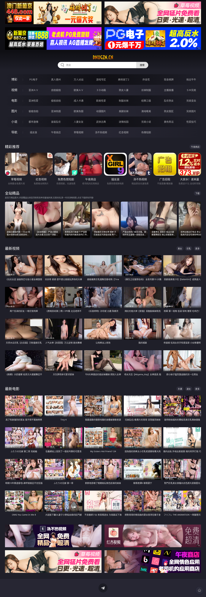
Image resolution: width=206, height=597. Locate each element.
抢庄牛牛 (191, 79)
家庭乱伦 (56, 121)
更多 (197, 248)
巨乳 (189, 248)
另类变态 (191, 100)
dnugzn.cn (103, 57)
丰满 (180, 388)
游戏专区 (101, 79)
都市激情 (33, 121)
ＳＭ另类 (191, 90)
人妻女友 (78, 121)
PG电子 (33, 79)
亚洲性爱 (33, 100)
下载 (197, 193)
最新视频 (12, 248)
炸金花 (146, 79)
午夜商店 (56, 132)
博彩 (14, 79)
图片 (14, 111)
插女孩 (33, 132)
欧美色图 (78, 111)
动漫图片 (101, 111)
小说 (14, 122)
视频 (14, 90)
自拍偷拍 (56, 90)
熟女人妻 (123, 90)
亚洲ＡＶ (33, 90)
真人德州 (56, 79)
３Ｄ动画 (101, 90)
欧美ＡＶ (78, 90)
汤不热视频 (101, 132)
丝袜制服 (146, 90)
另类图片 (191, 111)
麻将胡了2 (123, 79)
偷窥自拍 (33, 111)
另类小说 (146, 121)
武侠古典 (101, 121)
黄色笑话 (169, 121)
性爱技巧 (191, 121)
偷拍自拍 (56, 100)
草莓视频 (78, 132)
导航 (14, 132)
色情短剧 (146, 132)
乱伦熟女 (169, 100)
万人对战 (78, 79)
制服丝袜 (123, 100)
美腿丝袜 (123, 111)
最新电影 (12, 388)
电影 (14, 101)
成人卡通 (78, 100)
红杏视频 (123, 132)
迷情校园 (123, 121)
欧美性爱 (101, 100)
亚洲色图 (56, 111)
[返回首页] (199, 590)
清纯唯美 (146, 111)
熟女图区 (169, 111)
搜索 (142, 65)
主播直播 (169, 90)
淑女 (189, 388)
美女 (180, 248)
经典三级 (146, 100)
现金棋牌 (169, 79)
